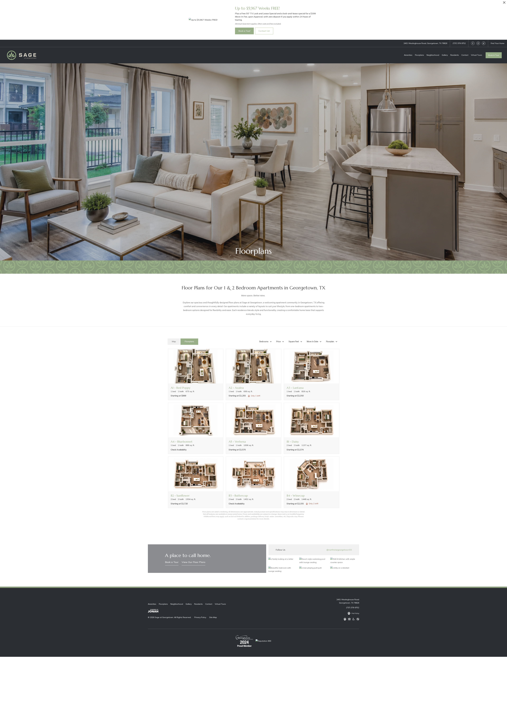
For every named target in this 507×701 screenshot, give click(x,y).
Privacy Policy (200, 617)
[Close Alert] (504, 3)
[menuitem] (408, 55)
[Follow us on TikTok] (483, 43)
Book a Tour (172, 562)
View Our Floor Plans (193, 562)
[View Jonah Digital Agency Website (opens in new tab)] (153, 611)
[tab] (174, 341)
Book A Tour (493, 55)
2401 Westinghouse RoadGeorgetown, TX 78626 (348, 601)
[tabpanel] (253, 434)
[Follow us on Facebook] (473, 43)
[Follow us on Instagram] (478, 43)
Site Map (213, 617)
